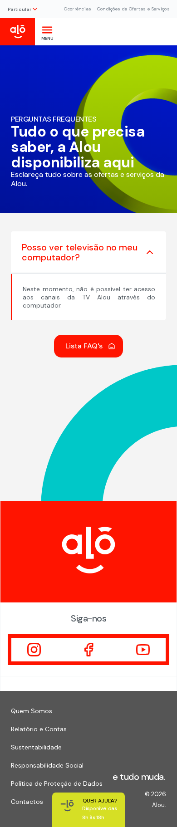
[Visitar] (34, 649)
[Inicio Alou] (17, 31)
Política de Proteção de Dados (57, 783)
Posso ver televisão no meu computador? (80, 252)
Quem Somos (31, 710)
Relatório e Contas (39, 729)
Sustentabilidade (36, 747)
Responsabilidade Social (47, 765)
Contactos (27, 801)
